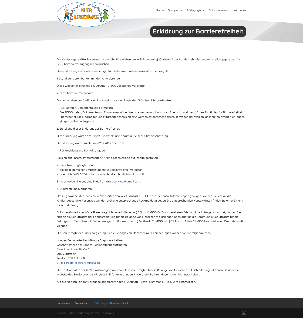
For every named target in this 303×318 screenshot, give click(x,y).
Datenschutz (82, 303)
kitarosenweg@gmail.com (123, 181)
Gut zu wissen (218, 10)
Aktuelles (240, 10)
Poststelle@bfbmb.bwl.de (83, 262)
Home (160, 10)
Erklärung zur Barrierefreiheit (110, 303)
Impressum (63, 303)
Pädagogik (194, 10)
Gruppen (173, 10)
